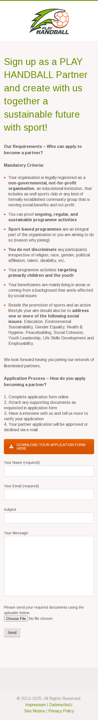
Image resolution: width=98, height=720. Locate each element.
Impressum (35, 705)
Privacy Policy (61, 711)
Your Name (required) (22, 462)
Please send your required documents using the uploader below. (44, 610)
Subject (10, 509)
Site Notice (34, 711)
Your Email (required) (21, 486)
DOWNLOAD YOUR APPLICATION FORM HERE (51, 447)
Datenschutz (61, 705)
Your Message (16, 533)
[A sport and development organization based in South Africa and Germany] (49, 21)
